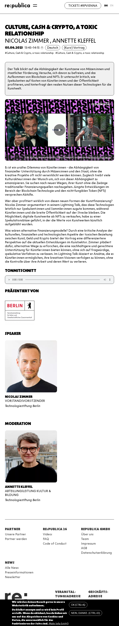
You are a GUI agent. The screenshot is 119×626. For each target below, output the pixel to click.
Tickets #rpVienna (82, 5)
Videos (47, 534)
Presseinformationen (19, 572)
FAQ (46, 539)
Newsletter (12, 577)
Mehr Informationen (99, 157)
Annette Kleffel (74, 40)
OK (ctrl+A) (78, 604)
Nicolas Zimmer (27, 40)
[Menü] (35, 5)
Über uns (87, 534)
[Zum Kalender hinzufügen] (42, 48)
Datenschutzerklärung (96, 553)
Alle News (12, 568)
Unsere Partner (15, 534)
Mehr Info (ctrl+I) (58, 623)
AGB (84, 548)
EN (111, 5)
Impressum (88, 543)
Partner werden (16, 539)
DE (106, 5)
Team (85, 539)
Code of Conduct (54, 543)
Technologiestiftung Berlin (22, 406)
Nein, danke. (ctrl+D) (85, 613)
